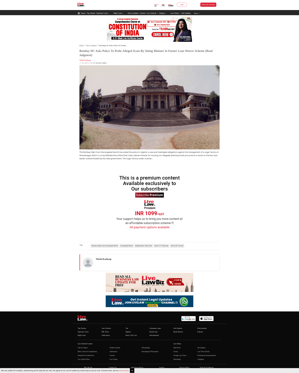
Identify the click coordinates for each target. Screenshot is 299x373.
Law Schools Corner (85, 344)
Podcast (200, 332)
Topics (83, 13)
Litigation (200, 359)
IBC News (105, 332)
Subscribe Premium (208, 4)
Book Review (178, 332)
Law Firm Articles (203, 351)
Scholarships (146, 348)
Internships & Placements (150, 351)
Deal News (177, 348)
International (154, 335)
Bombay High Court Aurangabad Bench (105, 246)
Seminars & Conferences (86, 355)
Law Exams (113, 359)
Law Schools (151, 13)
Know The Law (131, 335)
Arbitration (106, 335)
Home (81, 45)
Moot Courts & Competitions (87, 351)
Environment (202, 328)
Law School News (84, 359)
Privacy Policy (124, 370)
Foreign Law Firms (179, 355)
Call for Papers (83, 348)
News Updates (133, 13)
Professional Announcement (206, 355)
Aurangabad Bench (126, 246)
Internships (177, 359)
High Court (117, 13)
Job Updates (186, 13)
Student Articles (115, 348)
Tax (127, 328)
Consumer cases (155, 328)
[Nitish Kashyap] (88, 262)
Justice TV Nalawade (161, 246)
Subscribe (149, 195)
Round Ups (153, 332)
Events (175, 351)
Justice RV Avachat (177, 246)
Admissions (113, 351)
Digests (162, 13)
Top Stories (91, 13)
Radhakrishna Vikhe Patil (143, 246)
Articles (142, 13)
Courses (112, 355)
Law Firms (175, 13)
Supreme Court (102, 13)
